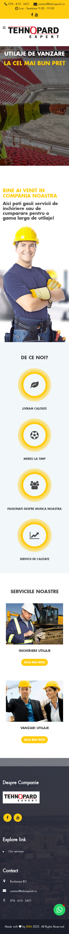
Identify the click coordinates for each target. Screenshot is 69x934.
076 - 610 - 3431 (18, 4)
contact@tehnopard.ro (51, 4)
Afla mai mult (34, 662)
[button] (4, 110)
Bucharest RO (18, 881)
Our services (16, 851)
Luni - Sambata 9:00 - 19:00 (36, 8)
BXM (29, 926)
